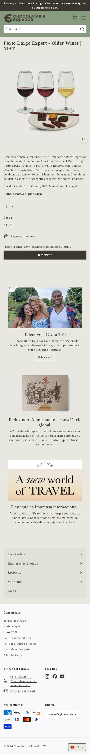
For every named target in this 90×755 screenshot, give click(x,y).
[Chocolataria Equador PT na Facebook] (55, 676)
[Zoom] (84, 139)
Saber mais (45, 357)
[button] (77, 747)
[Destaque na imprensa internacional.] (45, 480)
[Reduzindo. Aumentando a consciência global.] (45, 393)
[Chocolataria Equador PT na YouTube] (62, 676)
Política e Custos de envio (20, 643)
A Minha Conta (13, 655)
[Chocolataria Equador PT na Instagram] (47, 676)
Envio (27, 246)
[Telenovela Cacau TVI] (45, 308)
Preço (8, 217)
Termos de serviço (15, 620)
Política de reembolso (17, 637)
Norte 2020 (11, 632)
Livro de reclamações (17, 649)
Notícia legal (12, 626)
